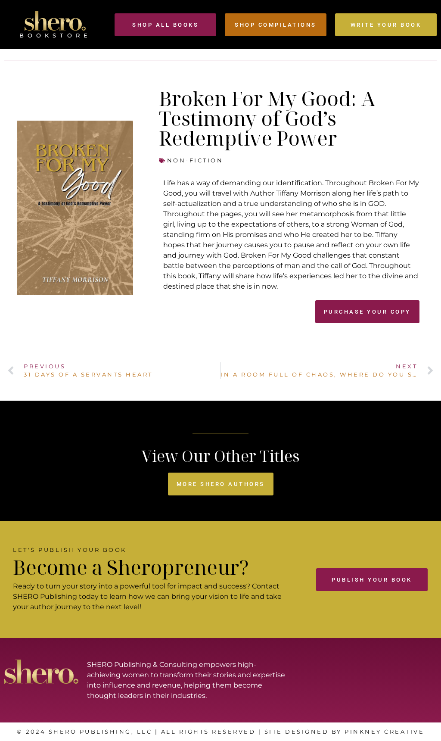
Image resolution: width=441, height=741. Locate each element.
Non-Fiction (195, 160)
